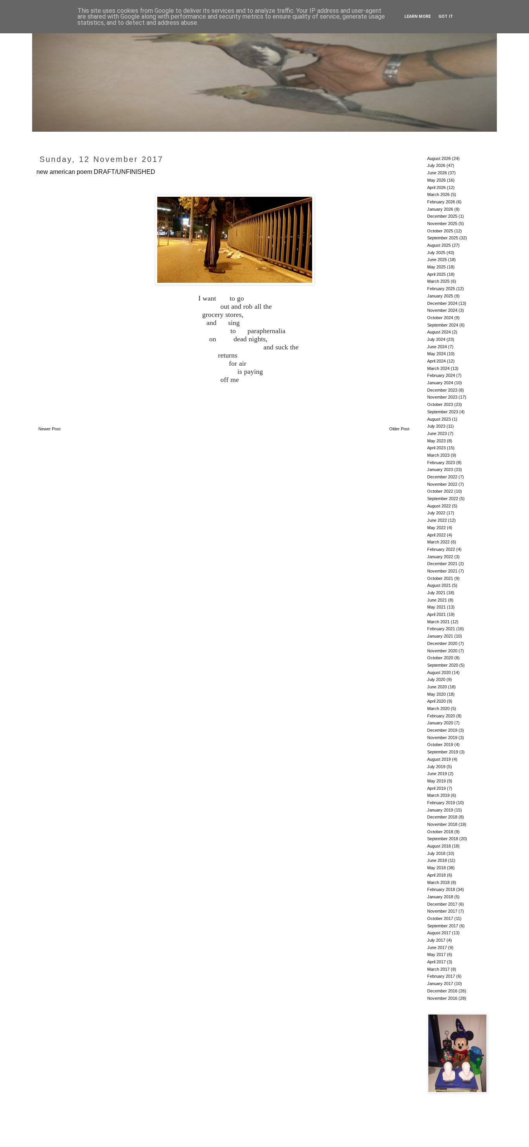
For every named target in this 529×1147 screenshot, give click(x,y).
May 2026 (436, 180)
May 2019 (436, 781)
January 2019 (440, 810)
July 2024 (436, 339)
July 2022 (436, 513)
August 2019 (439, 759)
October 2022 (440, 491)
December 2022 (442, 477)
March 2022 (438, 542)
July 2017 (436, 940)
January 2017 (440, 983)
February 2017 (441, 976)
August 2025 (439, 245)
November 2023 (442, 397)
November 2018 (442, 824)
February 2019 (441, 802)
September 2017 (442, 925)
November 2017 (442, 911)
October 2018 (440, 831)
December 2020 (442, 643)
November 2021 (442, 571)
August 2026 (439, 158)
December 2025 (442, 216)
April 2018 (436, 875)
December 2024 (442, 303)
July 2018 (436, 853)
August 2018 (439, 846)
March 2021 (438, 621)
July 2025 (436, 252)
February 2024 (441, 375)
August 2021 (439, 585)
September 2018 (442, 838)
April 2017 (436, 962)
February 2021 (441, 628)
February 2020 (441, 716)
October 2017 (440, 918)
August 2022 (439, 506)
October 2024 (440, 317)
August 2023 (439, 419)
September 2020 (442, 665)
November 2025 (442, 223)
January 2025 (440, 296)
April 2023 (436, 447)
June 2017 (437, 947)
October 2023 (440, 404)
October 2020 (440, 657)
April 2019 (436, 788)
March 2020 (438, 708)
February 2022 (441, 549)
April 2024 (436, 361)
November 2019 (442, 737)
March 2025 (438, 281)
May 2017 (436, 954)
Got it (445, 16)
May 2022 (436, 527)
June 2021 (437, 600)
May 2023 (436, 441)
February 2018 (441, 889)
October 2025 (440, 231)
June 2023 (437, 433)
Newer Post (49, 428)
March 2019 (438, 795)
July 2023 (436, 426)
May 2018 (436, 867)
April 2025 (436, 274)
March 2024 (438, 368)
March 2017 (438, 969)
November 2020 (442, 650)
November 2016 (442, 998)
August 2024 (439, 332)
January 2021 (440, 636)
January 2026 (440, 209)
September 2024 (442, 325)
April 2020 (436, 701)
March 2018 (438, 882)
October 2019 (440, 744)
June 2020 (437, 686)
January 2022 (440, 556)
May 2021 (436, 607)
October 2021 (440, 578)
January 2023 (440, 469)
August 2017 (439, 932)
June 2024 (437, 346)
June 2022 (437, 520)
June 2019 (437, 773)
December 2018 (442, 817)
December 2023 (442, 390)
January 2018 (440, 896)
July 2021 (436, 592)
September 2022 (442, 498)
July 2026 (436, 165)
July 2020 (436, 679)
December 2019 (442, 730)
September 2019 (442, 752)
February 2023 (441, 462)
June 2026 (437, 172)
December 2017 (442, 904)
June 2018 (437, 860)
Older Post (399, 428)
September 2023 (442, 411)
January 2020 (440, 723)
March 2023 (438, 455)
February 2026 (441, 201)
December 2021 (442, 563)
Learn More (417, 16)
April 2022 (436, 535)
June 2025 (437, 259)
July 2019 (436, 766)
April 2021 (436, 614)
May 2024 (436, 353)
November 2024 (442, 310)
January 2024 (440, 382)
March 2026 (438, 194)
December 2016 (442, 991)
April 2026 (436, 187)
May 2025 (436, 267)
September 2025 (442, 238)
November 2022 (442, 484)
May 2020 (436, 694)
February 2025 (441, 288)
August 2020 (439, 672)
